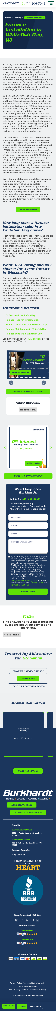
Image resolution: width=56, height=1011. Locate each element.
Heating (17, 18)
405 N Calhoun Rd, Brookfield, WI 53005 (27, 844)
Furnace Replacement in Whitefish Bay (26, 324)
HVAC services (34, 339)
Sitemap (42, 989)
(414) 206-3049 (36, 1006)
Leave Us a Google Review (28, 671)
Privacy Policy (36, 582)
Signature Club (21, 805)
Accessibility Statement (33, 983)
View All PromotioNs (28, 391)
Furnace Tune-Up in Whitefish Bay (24, 334)
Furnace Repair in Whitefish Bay (22, 320)
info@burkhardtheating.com (24, 580)
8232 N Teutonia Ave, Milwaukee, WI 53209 (27, 834)
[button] (22, 1006)
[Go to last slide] (11, 382)
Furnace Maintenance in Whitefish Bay (26, 329)
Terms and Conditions (27, 986)
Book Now (28, 678)
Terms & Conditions (20, 585)
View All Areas (28, 771)
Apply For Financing (28, 812)
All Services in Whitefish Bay (20, 315)
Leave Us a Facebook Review (28, 686)
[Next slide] (44, 382)
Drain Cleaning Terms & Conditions (23, 989)
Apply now (33, 463)
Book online (8, 1006)
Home (8, 18)
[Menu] (51, 3)
